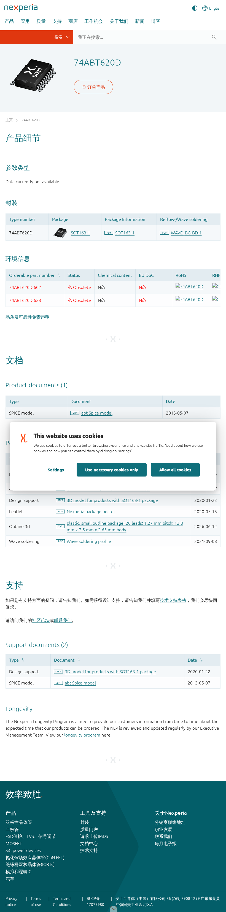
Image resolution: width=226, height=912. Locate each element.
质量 (41, 21)
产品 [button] (9, 21)
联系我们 (63, 620)
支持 (57, 21)
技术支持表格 (173, 600)
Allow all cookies (175, 469)
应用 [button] (25, 21)
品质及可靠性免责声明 (28, 317)
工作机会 (93, 21)
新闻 (139, 21)
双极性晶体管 (19, 822)
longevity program (82, 734)
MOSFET (14, 843)
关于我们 (119, 21)
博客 (155, 21)
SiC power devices (23, 850)
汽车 (10, 878)
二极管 (12, 829)
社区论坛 (41, 620)
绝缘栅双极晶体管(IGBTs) (30, 864)
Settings (56, 469)
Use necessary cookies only (111, 469)
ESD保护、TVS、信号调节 (31, 836)
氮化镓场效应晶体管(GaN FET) (35, 857)
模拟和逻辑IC (18, 871)
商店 (73, 21)
